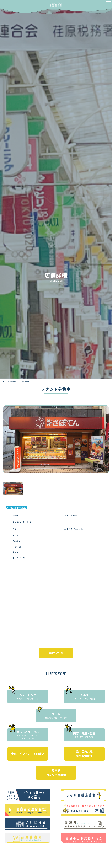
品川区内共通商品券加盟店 (16, 507)
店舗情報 (13, 381)
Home (4, 381)
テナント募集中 (23, 381)
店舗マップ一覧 (56, 653)
